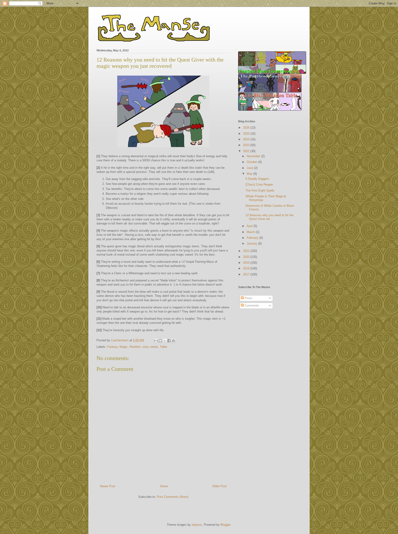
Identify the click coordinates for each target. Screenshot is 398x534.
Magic (124, 346)
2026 (246, 127)
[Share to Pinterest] (173, 340)
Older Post (219, 486)
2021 (246, 251)
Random (134, 346)
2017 (246, 274)
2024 (246, 139)
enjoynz (197, 524)
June (250, 168)
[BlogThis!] (160, 340)
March (251, 232)
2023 (246, 145)
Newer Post (107, 486)
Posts (248, 298)
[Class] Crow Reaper (259, 184)
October (252, 162)
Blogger (225, 524)
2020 (246, 257)
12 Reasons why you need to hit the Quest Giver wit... (269, 217)
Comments (251, 305)
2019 (246, 262)
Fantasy (112, 346)
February (253, 237)
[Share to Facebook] (169, 340)
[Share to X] (164, 340)
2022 (246, 151)
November (254, 156)
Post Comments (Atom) (172, 497)
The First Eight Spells (260, 190)
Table (163, 346)
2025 (246, 133)
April (250, 226)
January (252, 243)
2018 (246, 268)
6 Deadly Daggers (257, 178)
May (250, 173)
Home (164, 486)
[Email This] (156, 340)
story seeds (150, 346)
